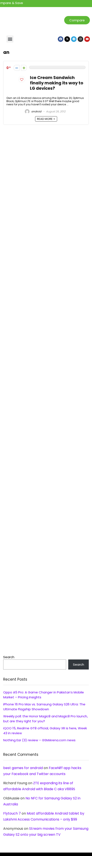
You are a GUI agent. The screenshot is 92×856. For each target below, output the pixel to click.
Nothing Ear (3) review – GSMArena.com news (39, 740)
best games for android (23, 767)
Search (8, 657)
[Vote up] (24, 68)
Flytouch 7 (12, 813)
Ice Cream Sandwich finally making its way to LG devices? (56, 83)
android (36, 111)
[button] (9, 39)
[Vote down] (16, 68)
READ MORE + (46, 119)
